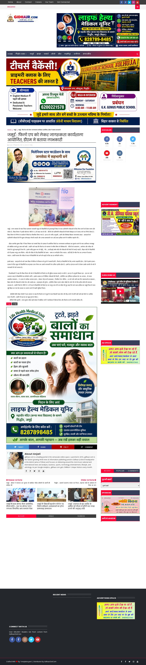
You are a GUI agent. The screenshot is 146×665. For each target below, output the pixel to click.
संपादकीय (87, 54)
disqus (51, 516)
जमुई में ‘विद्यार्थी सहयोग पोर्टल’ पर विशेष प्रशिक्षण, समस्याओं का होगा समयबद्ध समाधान (50, 506)
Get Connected (63, 2)
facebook (81, 516)
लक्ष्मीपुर (67, 54)
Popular (120, 471)
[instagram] (133, 2)
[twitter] (129, 2)
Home (10, 2)
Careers (38, 2)
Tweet (20, 447)
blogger (21, 516)
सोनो (53, 54)
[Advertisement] (51, 536)
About (19, 2)
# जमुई (15, 304)
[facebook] (121, 2)
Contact (28, 2)
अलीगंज (77, 54)
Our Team (49, 2)
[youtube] (137, 2)
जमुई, (31, 145)
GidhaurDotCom (50, 661)
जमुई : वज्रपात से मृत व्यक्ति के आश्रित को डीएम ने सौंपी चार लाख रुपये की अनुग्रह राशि (81, 506)
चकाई (46, 54)
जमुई (32, 54)
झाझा (39, 54)
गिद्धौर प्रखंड (20, 54)
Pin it (66, 447)
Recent (107, 471)
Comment (89, 447)
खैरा (59, 54)
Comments (133, 471)
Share (43, 447)
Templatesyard (25, 661)
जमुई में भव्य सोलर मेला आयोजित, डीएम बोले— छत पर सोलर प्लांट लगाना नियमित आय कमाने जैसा (19, 506)
